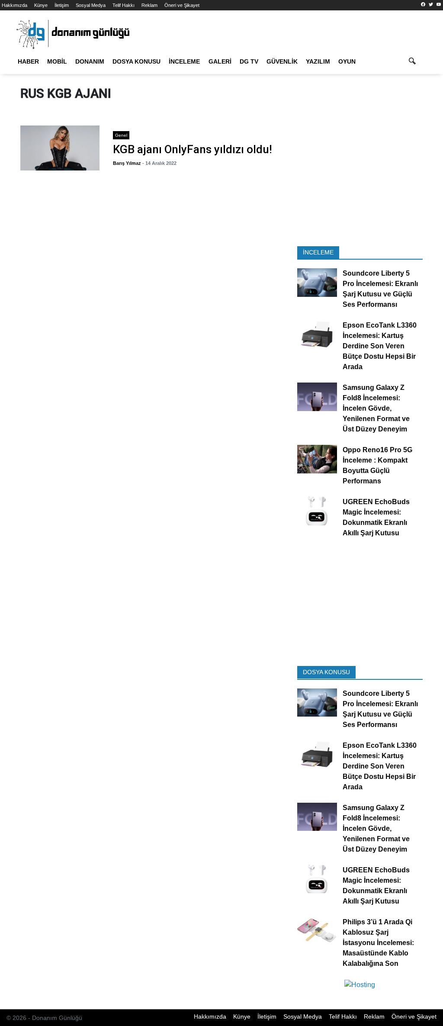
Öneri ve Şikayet (181, 5)
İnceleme (184, 61)
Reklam (149, 5)
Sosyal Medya (91, 5)
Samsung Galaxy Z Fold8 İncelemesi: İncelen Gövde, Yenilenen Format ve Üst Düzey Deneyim (376, 408)
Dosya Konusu (136, 61)
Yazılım (318, 61)
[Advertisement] (360, 183)
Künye (41, 5)
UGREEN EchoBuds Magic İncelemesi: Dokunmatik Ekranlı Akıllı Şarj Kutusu (376, 518)
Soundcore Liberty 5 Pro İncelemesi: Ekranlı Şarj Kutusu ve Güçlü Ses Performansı (380, 289)
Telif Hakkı (123, 5)
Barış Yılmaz (127, 163)
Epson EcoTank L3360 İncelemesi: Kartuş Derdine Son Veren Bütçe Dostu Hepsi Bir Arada (380, 346)
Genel (121, 135)
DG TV (249, 61)
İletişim (62, 5)
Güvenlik (282, 61)
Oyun (347, 61)
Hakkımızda (14, 5)
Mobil (57, 61)
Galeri (220, 61)
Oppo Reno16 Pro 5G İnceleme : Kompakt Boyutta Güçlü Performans (377, 466)
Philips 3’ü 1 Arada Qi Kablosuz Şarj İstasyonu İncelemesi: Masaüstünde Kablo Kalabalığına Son (378, 942)
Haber (28, 61)
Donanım (89, 61)
